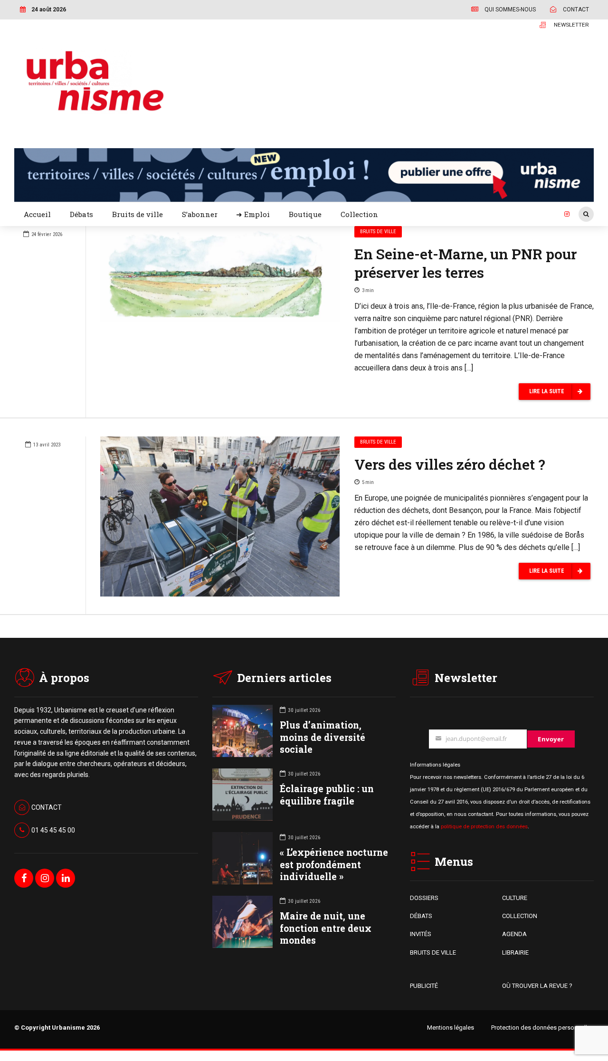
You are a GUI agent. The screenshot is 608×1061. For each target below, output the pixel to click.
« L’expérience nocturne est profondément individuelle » (334, 864)
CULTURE (514, 897)
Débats (81, 214)
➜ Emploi (253, 214)
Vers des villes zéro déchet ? (449, 464)
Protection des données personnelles (542, 1027)
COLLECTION (519, 915)
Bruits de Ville (378, 231)
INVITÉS (420, 934)
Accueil (37, 214)
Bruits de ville (137, 214)
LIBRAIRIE (515, 952)
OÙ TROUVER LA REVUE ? (537, 985)
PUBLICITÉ (424, 985)
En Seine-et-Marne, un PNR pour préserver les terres (465, 263)
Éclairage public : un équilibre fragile (327, 794)
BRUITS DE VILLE (433, 952)
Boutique (305, 214)
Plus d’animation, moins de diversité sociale (322, 737)
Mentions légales (450, 1027)
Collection (359, 214)
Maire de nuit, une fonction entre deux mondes (325, 928)
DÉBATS (421, 915)
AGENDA (514, 934)
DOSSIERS (424, 897)
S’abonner (200, 214)
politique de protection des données (484, 827)
